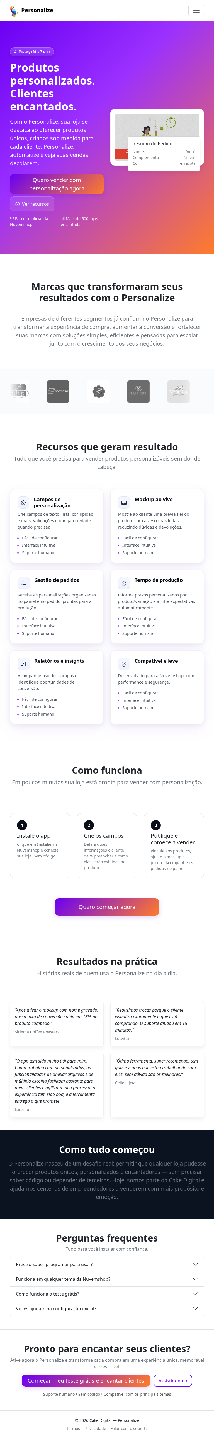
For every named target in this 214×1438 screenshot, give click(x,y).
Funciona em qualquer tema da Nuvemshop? (63, 1279)
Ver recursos (35, 204)
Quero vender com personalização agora (56, 184)
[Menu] (196, 10)
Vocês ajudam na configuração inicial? (56, 1309)
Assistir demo (173, 1381)
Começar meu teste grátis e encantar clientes (86, 1380)
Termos (73, 1428)
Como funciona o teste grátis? (47, 1294)
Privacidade (95, 1428)
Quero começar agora (107, 907)
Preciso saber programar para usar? (54, 1264)
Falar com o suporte (129, 1428)
